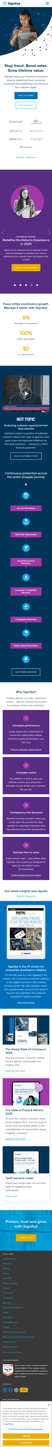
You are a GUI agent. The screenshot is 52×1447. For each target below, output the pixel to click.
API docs (7, 1303)
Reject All (26, 1436)
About (5, 1274)
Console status (9, 1259)
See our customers (26, 157)
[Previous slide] (3, 233)
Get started (26, 105)
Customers (8, 1293)
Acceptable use (10, 1322)
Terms (5, 1313)
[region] (26, 1424)
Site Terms (8, 1317)
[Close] (49, 1405)
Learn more (11, 1196)
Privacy (6, 1327)
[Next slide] (49, 233)
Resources (7, 1264)
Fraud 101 (7, 1278)
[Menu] (47, 3)
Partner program (10, 1283)
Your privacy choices (12, 1352)
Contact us (8, 1298)
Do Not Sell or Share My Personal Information (26, 1429)
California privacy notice (14, 1332)
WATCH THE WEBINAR (26, 268)
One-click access (26, 1002)
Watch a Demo (26, 96)
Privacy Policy (8, 1424)
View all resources (26, 896)
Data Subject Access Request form (19, 1337)
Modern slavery (10, 1347)
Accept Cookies (26, 1443)
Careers (6, 1288)
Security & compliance (13, 1308)
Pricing (6, 1269)
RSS (24, 1390)
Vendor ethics (9, 1342)
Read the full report (15, 1071)
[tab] (15, 285)
